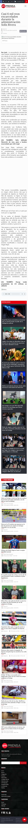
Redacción (4, 29)
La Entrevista (4, 786)
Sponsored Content (5, 796)
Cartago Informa (5, 779)
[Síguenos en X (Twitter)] (6, 1)
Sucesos (3, 776)
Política (3, 788)
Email (2, 802)
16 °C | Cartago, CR (17, 1)
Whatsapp (3, 804)
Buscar (3, 772)
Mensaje (3, 806)
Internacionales (4, 781)
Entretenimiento (4, 784)
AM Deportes (4, 783)
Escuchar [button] (23, 31)
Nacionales (4, 777)
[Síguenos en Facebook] (1, 1)
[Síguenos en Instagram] (3, 1)
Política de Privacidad (21, 820)
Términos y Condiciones (19, 819)
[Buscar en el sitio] (26, 1)
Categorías (3, 774)
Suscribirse (23, 763)
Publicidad (3, 794)
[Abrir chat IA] (24, 819)
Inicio (2, 771)
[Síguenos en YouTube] (8, 1)
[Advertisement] (14, 47)
